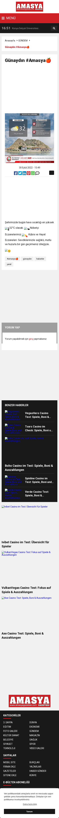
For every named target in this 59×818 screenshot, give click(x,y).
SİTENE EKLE (10, 775)
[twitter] (20, 174)
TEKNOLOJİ (9, 748)
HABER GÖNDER (38, 771)
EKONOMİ (34, 726)
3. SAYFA (8, 722)
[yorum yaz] (37, 174)
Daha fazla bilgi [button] (30, 804)
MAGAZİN (35, 735)
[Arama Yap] (54, 28)
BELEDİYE (8, 739)
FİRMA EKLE (9, 766)
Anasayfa (10, 40)
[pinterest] (29, 174)
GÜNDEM (23, 40)
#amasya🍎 (12, 259)
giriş (31, 339)
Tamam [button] (29, 812)
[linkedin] (24, 174)
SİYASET (8, 744)
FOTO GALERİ (10, 731)
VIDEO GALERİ (37, 748)
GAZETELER (9, 771)
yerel (9, 264)
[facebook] (16, 174)
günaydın (27, 259)
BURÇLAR (35, 762)
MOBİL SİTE (9, 762)
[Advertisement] (32, 89)
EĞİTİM (7, 726)
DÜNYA (33, 722)
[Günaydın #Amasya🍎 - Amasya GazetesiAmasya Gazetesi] (29, 6)
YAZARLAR (35, 766)
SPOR (33, 744)
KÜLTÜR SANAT (11, 735)
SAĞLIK (33, 739)
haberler (40, 259)
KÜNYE (33, 775)
